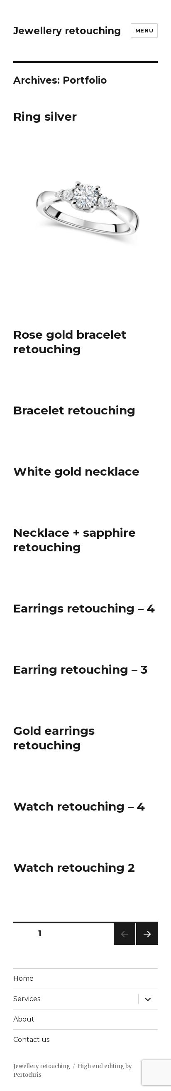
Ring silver (45, 116)
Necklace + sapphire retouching (74, 540)
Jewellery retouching (67, 31)
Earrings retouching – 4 (84, 608)
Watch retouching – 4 (79, 806)
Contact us (31, 1040)
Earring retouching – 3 (80, 669)
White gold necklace (76, 471)
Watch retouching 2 (74, 867)
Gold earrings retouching (54, 738)
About (23, 1019)
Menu (144, 30)
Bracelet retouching (74, 410)
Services (26, 999)
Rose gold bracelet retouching (70, 341)
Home (23, 978)
